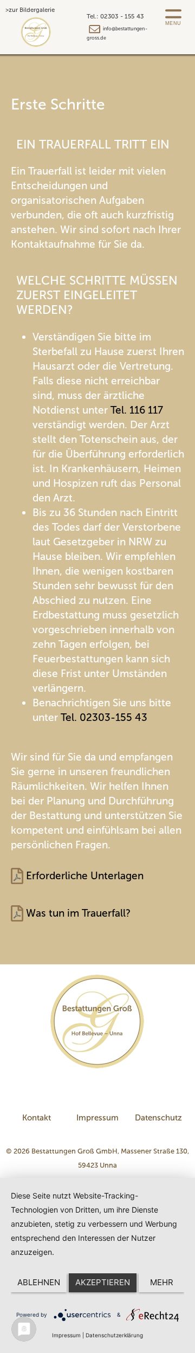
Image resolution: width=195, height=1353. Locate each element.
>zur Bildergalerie (30, 10)
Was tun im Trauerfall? (78, 913)
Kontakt (36, 1118)
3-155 (118, 717)
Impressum (97, 1118)
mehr (161, 1282)
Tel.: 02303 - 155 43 (115, 16)
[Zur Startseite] (97, 1020)
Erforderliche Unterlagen (85, 875)
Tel (117, 410)
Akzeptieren (102, 1282)
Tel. (69, 717)
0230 (91, 717)
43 (139, 717)
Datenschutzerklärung (114, 1335)
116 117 (146, 410)
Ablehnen (38, 1282)
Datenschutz (158, 1118)
